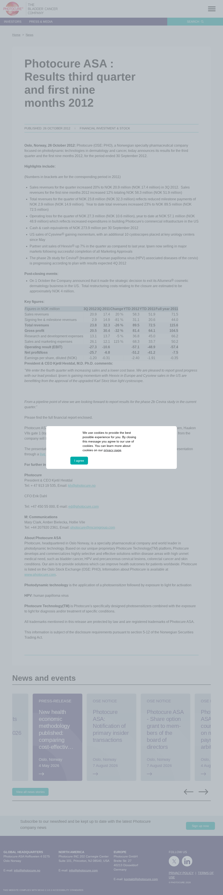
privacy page (112, 450)
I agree (79, 461)
